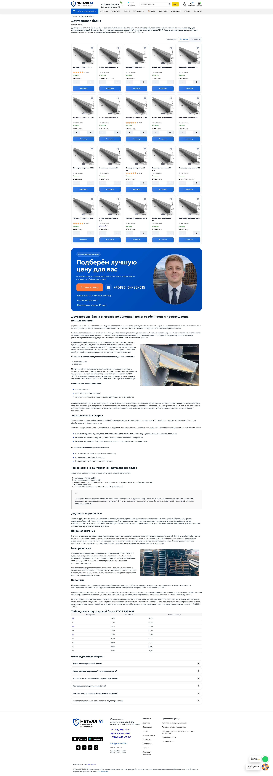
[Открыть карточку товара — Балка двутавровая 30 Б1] (83, 206)
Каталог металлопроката (86, 11)
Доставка (104, 11)
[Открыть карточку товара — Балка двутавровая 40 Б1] (163, 206)
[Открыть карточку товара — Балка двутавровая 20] (110, 156)
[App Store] (79, 739)
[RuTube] (90, 747)
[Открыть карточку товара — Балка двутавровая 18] (189, 105)
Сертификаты (138, 11)
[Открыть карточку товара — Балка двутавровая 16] (110, 105)
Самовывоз (115, 11)
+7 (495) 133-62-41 (120, 730)
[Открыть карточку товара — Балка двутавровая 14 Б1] (83, 105)
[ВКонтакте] (84, 747)
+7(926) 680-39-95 (120, 737)
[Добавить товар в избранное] (92, 48)
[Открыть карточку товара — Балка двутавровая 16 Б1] (136, 105)
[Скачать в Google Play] (132, 3)
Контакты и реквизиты (147, 753)
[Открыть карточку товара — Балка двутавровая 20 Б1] (83, 156)
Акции (152, 11)
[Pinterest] (78, 747)
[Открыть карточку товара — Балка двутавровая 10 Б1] (110, 55)
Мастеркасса (92, 764)
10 (73, 618)
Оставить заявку (90, 287)
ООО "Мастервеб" (103, 771)
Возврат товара (149, 735)
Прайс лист (163, 11)
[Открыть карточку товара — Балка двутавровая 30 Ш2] (110, 206)
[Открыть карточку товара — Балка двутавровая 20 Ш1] (163, 156)
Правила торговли (169, 737)
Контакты (198, 11)
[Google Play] (95, 739)
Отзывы (187, 11)
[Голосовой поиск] (169, 4)
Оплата (127, 11)
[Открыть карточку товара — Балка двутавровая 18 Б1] (163, 105)
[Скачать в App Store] (132, 5)
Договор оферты (168, 742)
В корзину (83, 88)
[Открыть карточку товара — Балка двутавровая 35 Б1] (136, 206)
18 (73, 634)
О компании (176, 11)
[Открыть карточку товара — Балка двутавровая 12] (136, 55)
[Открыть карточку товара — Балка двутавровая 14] (189, 55)
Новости (146, 748)
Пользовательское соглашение (174, 727)
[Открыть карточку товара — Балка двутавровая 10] (83, 55)
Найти (175, 4)
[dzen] (96, 747)
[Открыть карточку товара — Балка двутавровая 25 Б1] (189, 156)
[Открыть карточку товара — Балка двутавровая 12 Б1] (163, 55)
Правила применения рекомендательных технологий (178, 732)
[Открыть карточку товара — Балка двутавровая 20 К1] (136, 156)
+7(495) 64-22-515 (110, 5)
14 (73, 626)
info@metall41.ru (118, 743)
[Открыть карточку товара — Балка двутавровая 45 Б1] (189, 206)
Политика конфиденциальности (174, 723)
